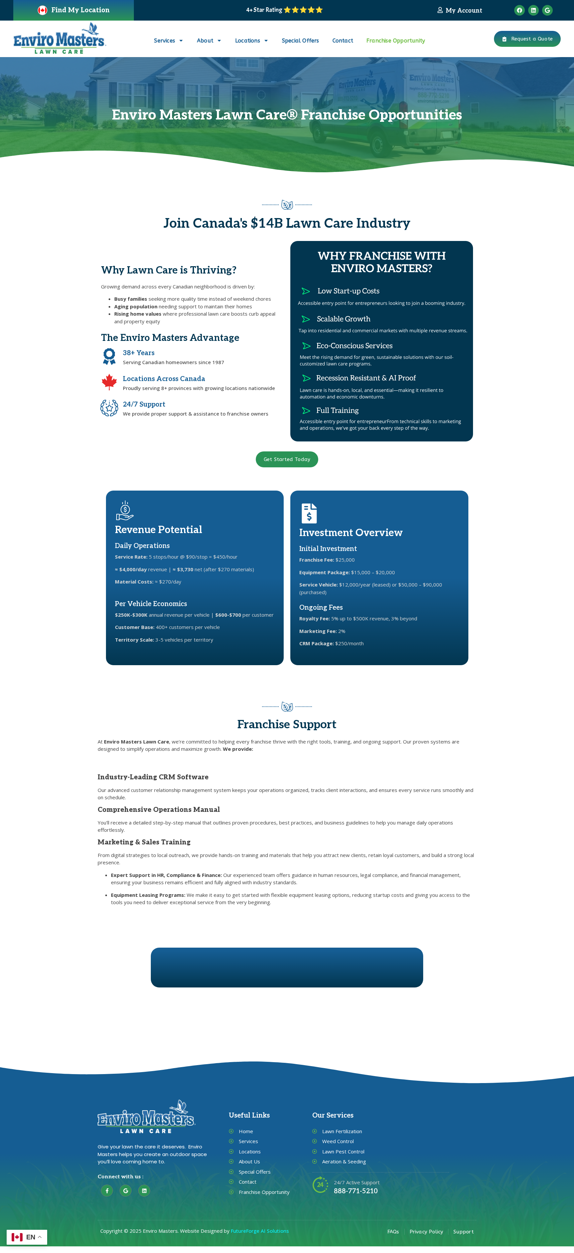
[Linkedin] (533, 10)
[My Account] (440, 10)
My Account (464, 10)
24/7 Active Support (357, 1182)
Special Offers (300, 41)
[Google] (547, 10)
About (205, 41)
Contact (343, 41)
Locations (247, 41)
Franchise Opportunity (395, 41)
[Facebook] (519, 10)
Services (164, 41)
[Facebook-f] (107, 1191)
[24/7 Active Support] (320, 1184)
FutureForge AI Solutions (260, 1230)
